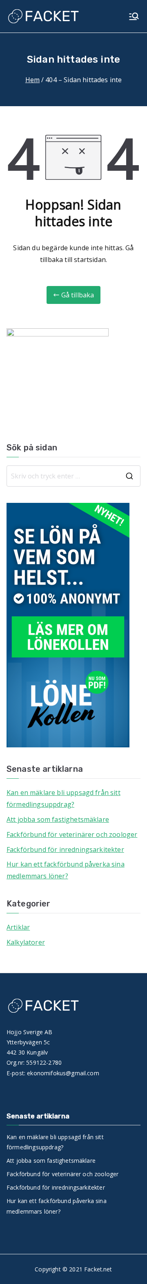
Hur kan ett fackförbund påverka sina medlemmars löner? (66, 870)
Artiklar (18, 927)
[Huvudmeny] (133, 16)
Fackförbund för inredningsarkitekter (65, 849)
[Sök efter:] (73, 476)
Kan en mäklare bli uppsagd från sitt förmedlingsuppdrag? (63, 798)
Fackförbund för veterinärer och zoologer (72, 834)
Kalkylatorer (26, 942)
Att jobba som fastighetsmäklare (58, 819)
